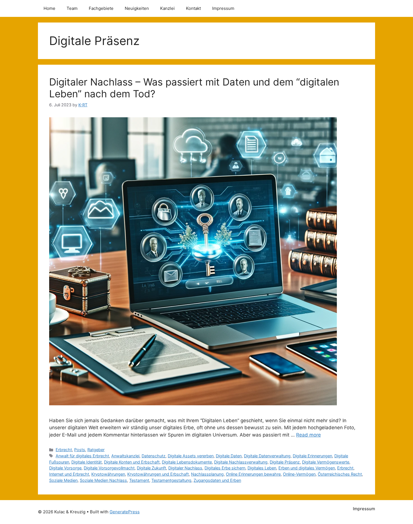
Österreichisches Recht (340, 474)
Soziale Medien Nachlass (103, 480)
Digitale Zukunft (151, 467)
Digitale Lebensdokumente (187, 462)
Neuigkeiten (137, 8)
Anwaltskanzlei (125, 455)
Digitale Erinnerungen (312, 455)
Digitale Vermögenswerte (325, 462)
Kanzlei (167, 8)
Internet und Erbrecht (69, 474)
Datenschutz (153, 455)
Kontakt (193, 8)
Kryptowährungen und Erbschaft (158, 474)
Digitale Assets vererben (191, 455)
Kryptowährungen (108, 474)
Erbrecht (64, 449)
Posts (79, 449)
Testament (139, 480)
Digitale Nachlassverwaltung (240, 462)
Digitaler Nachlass (185, 467)
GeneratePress (125, 511)
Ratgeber (96, 449)
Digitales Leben (262, 467)
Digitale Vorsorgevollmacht (109, 467)
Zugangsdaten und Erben (217, 480)
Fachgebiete (101, 8)
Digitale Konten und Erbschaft (132, 462)
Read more (308, 435)
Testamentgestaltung (171, 480)
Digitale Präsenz (285, 462)
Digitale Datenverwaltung (267, 455)
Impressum (223, 8)
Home (49, 8)
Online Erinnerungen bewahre (253, 474)
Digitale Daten (229, 455)
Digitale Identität (86, 462)
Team (72, 8)
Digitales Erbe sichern (225, 467)
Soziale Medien (63, 480)
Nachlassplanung (207, 474)
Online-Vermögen (299, 474)
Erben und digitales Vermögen (306, 467)
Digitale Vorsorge (65, 467)
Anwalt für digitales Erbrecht (82, 455)
